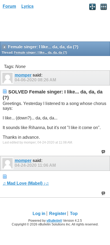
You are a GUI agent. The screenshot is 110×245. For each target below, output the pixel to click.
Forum (9, 6)
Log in (39, 213)
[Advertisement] (42, 27)
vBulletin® (54, 221)
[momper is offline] (8, 78)
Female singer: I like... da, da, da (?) (40, 52)
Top (74, 213)
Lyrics (27, 6)
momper (23, 75)
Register (57, 213)
